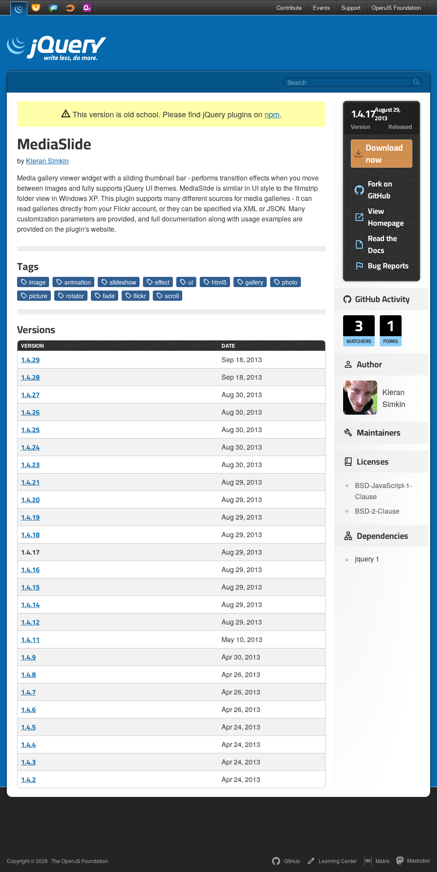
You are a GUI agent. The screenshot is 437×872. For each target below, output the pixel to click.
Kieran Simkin (47, 161)
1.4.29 (30, 359)
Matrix (383, 860)
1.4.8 (28, 674)
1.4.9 (28, 657)
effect (162, 282)
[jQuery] (18, 8)
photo (289, 282)
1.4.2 (28, 779)
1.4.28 (30, 377)
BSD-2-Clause (377, 511)
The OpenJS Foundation (79, 860)
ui (190, 282)
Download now (384, 153)
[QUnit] (87, 7)
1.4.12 (30, 622)
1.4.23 (30, 464)
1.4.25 (30, 429)
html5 (219, 282)
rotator (75, 295)
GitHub (292, 860)
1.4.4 (28, 744)
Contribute (289, 7)
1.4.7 (28, 692)
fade (109, 295)
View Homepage (386, 217)
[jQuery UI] (35, 7)
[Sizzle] (70, 7)
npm (272, 113)
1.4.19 (30, 517)
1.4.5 (28, 727)
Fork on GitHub (380, 190)
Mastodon (418, 860)
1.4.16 (30, 569)
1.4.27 (30, 394)
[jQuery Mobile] (52, 7)
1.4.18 (30, 534)
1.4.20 (30, 499)
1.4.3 (28, 762)
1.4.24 (30, 447)
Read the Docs (382, 244)
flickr (140, 295)
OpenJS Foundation (396, 7)
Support (351, 7)
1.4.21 (30, 482)
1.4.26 (30, 412)
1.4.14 (30, 604)
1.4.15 (30, 587)
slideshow (123, 282)
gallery (254, 282)
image (37, 282)
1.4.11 (30, 639)
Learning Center (338, 860)
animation (77, 282)
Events (321, 7)
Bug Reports (388, 266)
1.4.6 (28, 709)
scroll (172, 295)
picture (38, 295)
